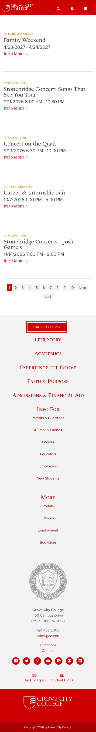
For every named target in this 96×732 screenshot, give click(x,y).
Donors (48, 442)
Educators (48, 454)
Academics (48, 353)
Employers (48, 466)
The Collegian (34, 680)
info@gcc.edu (48, 636)
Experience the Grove (48, 367)
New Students (48, 478)
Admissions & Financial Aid (48, 395)
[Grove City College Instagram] (37, 661)
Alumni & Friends (48, 430)
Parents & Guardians (48, 418)
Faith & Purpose (48, 381)
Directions (48, 645)
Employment (48, 530)
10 (72, 287)
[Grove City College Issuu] (58, 661)
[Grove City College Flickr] (69, 661)
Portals (48, 506)
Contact (48, 650)
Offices (48, 518)
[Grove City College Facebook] (16, 661)
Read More (14, 54)
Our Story (48, 339)
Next (82, 287)
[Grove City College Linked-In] (80, 661)
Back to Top (45, 327)
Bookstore (48, 542)
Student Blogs (61, 680)
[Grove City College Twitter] (26, 661)
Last (48, 296)
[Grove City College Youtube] (48, 661)
